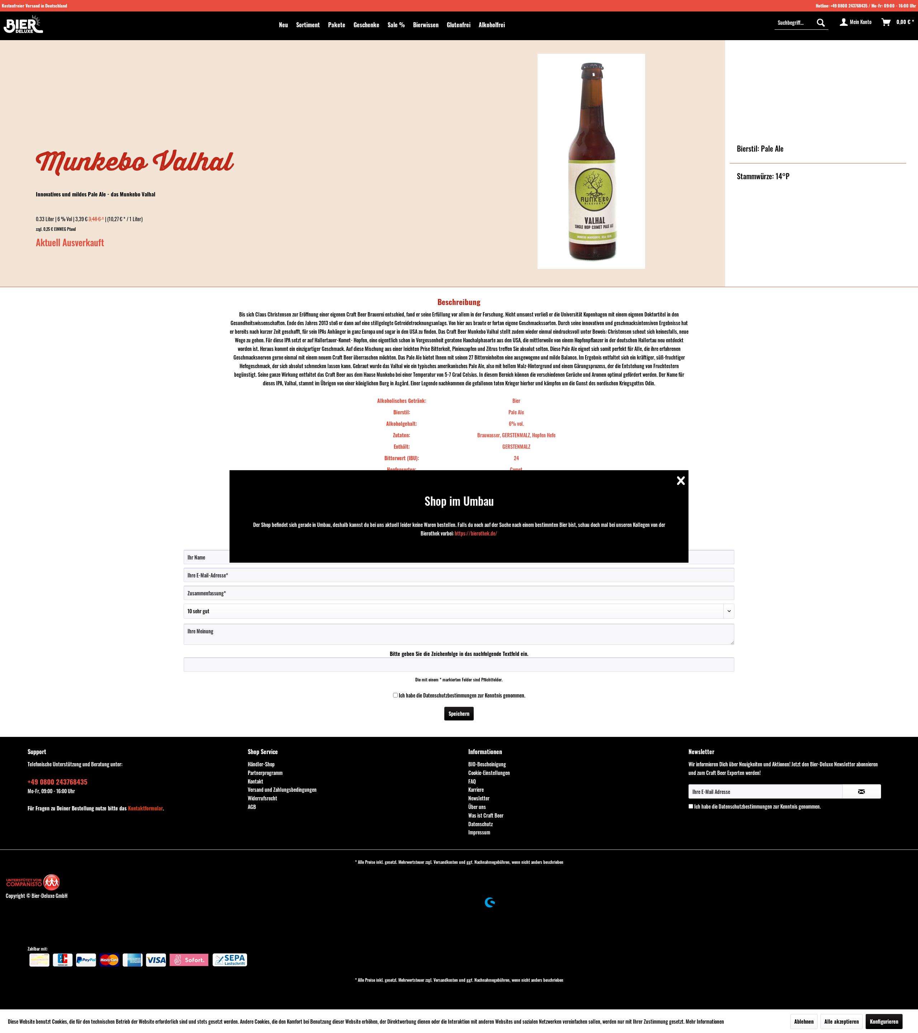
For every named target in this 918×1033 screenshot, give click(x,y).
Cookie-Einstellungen (489, 772)
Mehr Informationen (705, 1021)
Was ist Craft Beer (485, 815)
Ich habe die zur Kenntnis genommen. (462, 695)
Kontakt (255, 781)
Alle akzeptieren (841, 1021)
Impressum (479, 832)
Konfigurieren (884, 1021)
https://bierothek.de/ (476, 533)
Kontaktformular (145, 808)
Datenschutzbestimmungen (450, 695)
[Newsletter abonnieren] (861, 791)
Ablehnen (804, 1021)
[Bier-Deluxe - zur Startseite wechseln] (23, 24)
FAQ (472, 781)
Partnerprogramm (265, 772)
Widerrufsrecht (262, 798)
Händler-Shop (261, 764)
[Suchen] (820, 22)
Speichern (459, 713)
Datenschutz (480, 824)
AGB (252, 806)
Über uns (477, 806)
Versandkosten (446, 862)
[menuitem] (283, 24)
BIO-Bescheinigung (487, 764)
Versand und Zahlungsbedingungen (282, 789)
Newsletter (478, 798)
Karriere (476, 789)
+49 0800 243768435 (849, 6)
